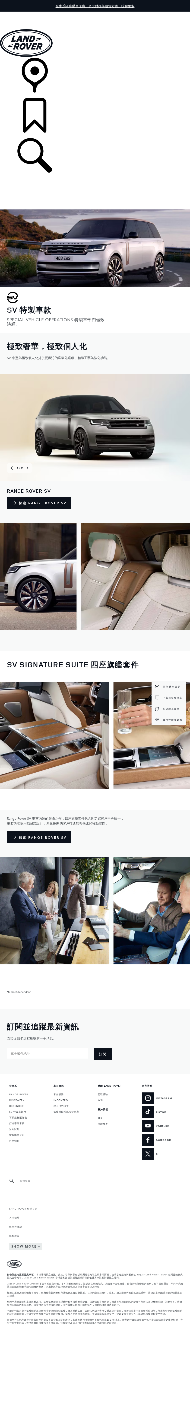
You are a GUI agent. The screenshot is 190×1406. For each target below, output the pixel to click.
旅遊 (100, 1100)
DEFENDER (16, 1105)
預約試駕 (14, 1129)
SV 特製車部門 (17, 1111)
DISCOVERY (16, 1100)
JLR (100, 1118)
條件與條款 (15, 1226)
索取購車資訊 (17, 1134)
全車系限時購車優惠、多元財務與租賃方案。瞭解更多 (95, 5)
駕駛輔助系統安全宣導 (66, 1111)
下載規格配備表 (18, 1117)
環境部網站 (105, 1322)
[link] (95, 78)
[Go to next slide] (28, 468)
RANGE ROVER (18, 1094)
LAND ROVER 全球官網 (23, 1208)
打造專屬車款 (17, 1123)
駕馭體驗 (103, 1094)
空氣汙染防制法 (152, 1319)
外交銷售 (14, 1140)
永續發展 (103, 1123)
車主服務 (59, 1094)
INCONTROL (61, 1100)
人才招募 (14, 1217)
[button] (95, 14)
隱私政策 (14, 1235)
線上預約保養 (61, 1105)
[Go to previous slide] (12, 468)
